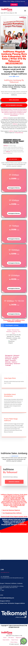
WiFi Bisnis (11, 637)
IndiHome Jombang (14, 481)
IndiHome (11, 131)
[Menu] (25, 11)
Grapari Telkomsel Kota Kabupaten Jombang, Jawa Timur (13, 331)
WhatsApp (14, 4)
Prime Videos (14, 642)
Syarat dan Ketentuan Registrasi (11, 510)
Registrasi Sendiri (20, 637)
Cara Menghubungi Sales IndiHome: (12, 513)
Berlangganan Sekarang (14, 187)
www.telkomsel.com (5, 572)
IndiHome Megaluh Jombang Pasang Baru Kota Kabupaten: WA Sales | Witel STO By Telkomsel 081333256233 (14, 57)
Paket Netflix (6, 640)
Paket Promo (14, 640)
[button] (14, 325)
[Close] (25, 3)
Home (4, 637)
